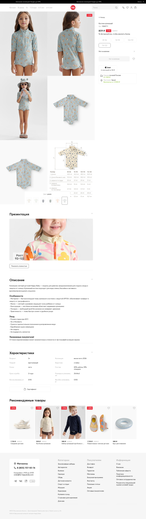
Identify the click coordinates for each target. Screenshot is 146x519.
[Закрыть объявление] (143, 1)
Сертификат (31, 389)
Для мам (61, 501)
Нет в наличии (114, 59)
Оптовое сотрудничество (126, 479)
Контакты (90, 481)
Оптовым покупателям (95, 491)
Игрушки (61, 488)
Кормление (62, 491)
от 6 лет (49, 8)
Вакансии (120, 467)
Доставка (91, 464)
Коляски (61, 471)
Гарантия (90, 471)
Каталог (12, 8)
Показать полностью (19, 266)
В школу (21, 8)
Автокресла (62, 467)
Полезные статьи (93, 484)
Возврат (90, 467)
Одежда (61, 474)
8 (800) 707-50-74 (26, 467)
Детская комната (64, 481)
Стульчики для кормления (67, 498)
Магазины (91, 474)
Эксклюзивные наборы (66, 464)
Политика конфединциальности (124, 475)
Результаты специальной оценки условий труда (125, 484)
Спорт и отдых (63, 484)
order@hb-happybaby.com (23, 475)
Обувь (60, 477)
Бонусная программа (95, 477)
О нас (118, 464)
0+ (27, 8)
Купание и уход (64, 494)
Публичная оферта (123, 471)
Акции (89, 488)
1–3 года (33, 8)
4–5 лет (41, 8)
